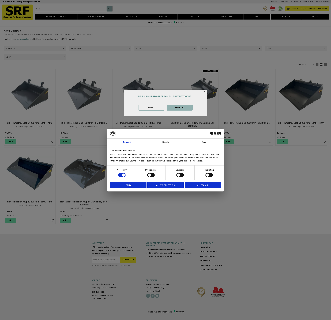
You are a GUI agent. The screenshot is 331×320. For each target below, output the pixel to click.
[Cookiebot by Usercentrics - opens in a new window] (209, 133)
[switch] (151, 175)
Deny (128, 185)
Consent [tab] (127, 142)
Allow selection (165, 185)
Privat (151, 107)
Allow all (202, 185)
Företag (179, 107)
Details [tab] (165, 142)
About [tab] (204, 142)
